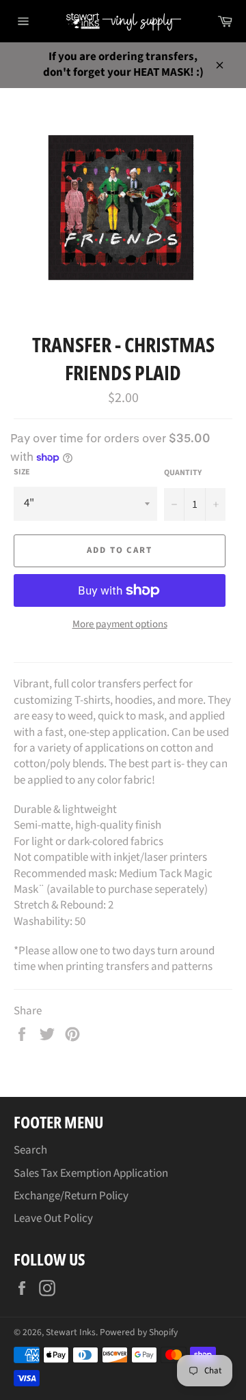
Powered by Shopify (139, 1332)
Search (30, 1150)
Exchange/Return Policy (71, 1196)
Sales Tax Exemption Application (91, 1173)
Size (22, 472)
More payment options (119, 624)
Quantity (183, 473)
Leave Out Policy (53, 1218)
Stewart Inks (71, 1332)
